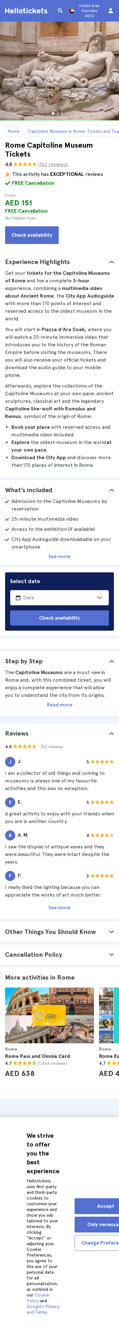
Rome (14, 131)
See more (59, 556)
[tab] (59, 262)
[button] (59, 262)
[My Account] (110, 10)
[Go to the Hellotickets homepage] (27, 11)
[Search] (60, 10)
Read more (59, 705)
